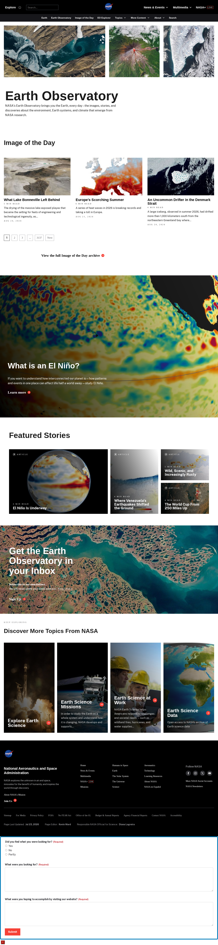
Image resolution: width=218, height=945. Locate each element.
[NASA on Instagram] (195, 773)
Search (173, 17)
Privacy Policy (65, 588)
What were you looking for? (27, 864)
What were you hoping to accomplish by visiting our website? (46, 899)
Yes (11, 845)
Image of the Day (84, 17)
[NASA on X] (202, 773)
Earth (44, 17)
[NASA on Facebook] (188, 773)
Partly (12, 854)
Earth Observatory (61, 17)
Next (49, 237)
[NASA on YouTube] (209, 773)
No (10, 850)
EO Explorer (104, 17)
